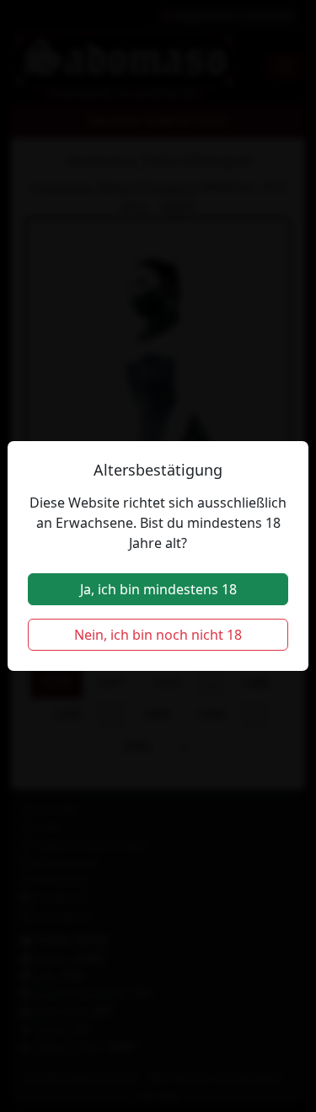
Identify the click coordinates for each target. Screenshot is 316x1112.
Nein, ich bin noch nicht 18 (158, 634)
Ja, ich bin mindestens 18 (158, 589)
